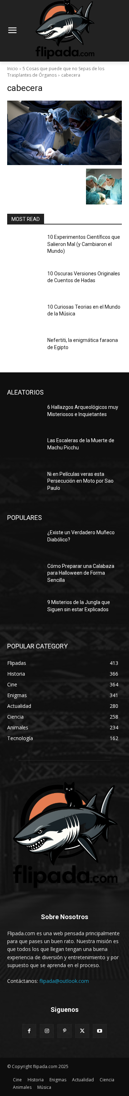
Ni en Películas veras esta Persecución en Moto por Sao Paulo (80, 481)
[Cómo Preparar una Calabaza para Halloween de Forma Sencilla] (24, 575)
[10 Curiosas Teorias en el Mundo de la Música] (24, 316)
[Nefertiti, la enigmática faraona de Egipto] (24, 349)
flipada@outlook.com (64, 980)
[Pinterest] (64, 1031)
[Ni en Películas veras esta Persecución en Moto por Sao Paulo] (24, 483)
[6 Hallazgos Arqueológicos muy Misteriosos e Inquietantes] (24, 416)
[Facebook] (29, 1031)
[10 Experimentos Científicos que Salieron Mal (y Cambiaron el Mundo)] (24, 246)
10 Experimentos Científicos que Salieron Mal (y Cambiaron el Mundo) (83, 244)
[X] (82, 1031)
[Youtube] (100, 1031)
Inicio (12, 69)
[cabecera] (64, 133)
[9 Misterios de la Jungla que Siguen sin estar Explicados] (24, 611)
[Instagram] (47, 1031)
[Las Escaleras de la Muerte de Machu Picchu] (24, 449)
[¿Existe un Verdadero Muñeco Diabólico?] (24, 541)
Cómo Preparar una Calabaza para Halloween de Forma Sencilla (80, 573)
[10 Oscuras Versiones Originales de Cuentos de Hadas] (24, 282)
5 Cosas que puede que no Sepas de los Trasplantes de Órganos (55, 72)
